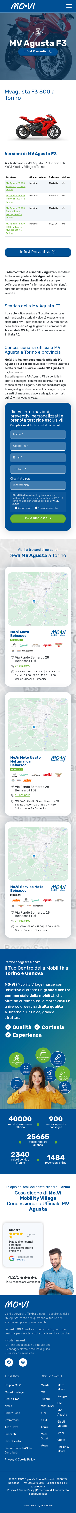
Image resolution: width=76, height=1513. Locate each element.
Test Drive (11, 1427)
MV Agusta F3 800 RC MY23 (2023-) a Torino (15, 186)
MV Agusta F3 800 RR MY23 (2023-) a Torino (15, 198)
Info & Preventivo (36, 51)
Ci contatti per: (20, 478)
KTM (44, 1420)
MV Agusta (62, 1412)
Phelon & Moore (63, 1449)
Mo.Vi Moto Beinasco (19, 634)
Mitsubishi (47, 1406)
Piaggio (62, 1396)
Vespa (45, 1445)
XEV (43, 1413)
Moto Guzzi (44, 1436)
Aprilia (45, 1427)
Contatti (10, 1434)
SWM (60, 1433)
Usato (61, 1440)
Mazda (45, 1385)
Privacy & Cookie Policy (20, 1459)
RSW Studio (47, 1505)
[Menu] (69, 7)
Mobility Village (14, 1392)
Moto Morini (61, 1387)
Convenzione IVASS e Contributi (18, 1450)
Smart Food (12, 1413)
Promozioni (12, 1420)
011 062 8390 (22, 665)
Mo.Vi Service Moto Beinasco (26, 889)
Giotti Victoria (62, 1424)
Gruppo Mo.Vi (13, 1385)
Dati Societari (13, 1441)
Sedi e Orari (12, 1399)
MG (43, 1392)
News (8, 1406)
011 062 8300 (22, 920)
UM (59, 1403)
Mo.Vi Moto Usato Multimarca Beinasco (25, 761)
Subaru (45, 1399)
